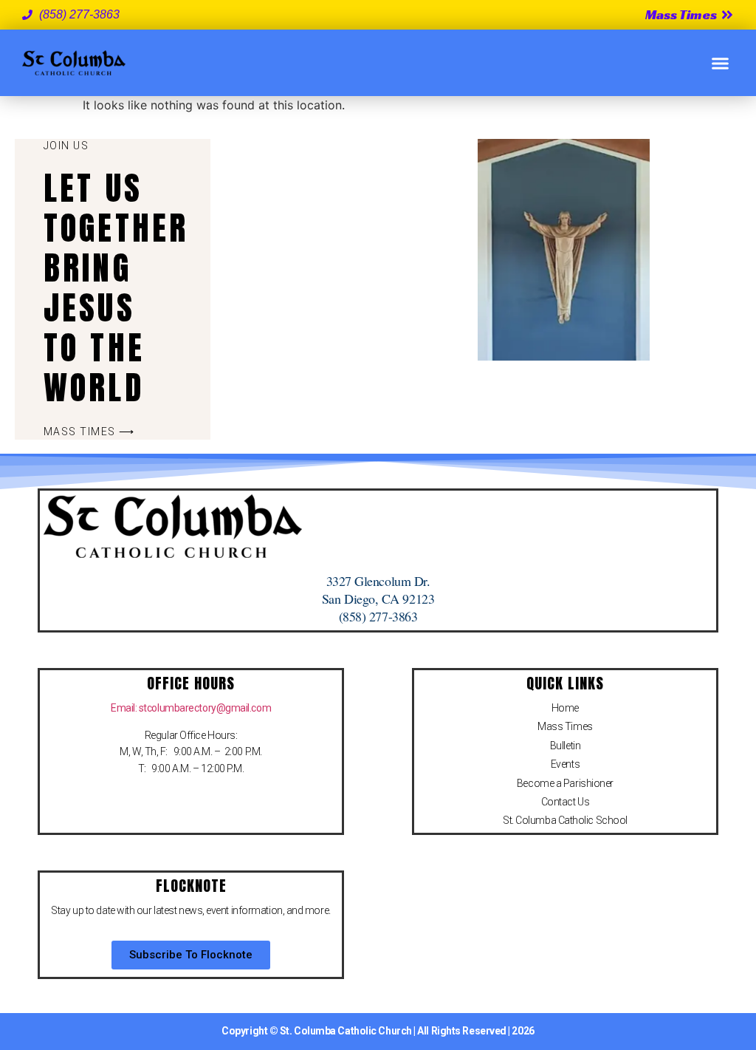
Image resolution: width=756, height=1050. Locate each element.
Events (565, 764)
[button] (721, 63)
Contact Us (565, 802)
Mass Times (565, 726)
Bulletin (565, 745)
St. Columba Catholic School (565, 820)
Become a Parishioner (565, 783)
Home (565, 708)
